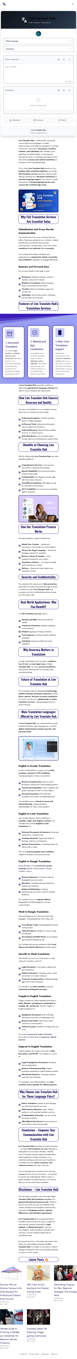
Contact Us (23, 1354)
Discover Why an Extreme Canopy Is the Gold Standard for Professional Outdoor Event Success (11, 1291)
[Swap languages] (38, 33)
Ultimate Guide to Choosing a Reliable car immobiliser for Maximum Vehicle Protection (10, 1335)
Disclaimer (45, 1354)
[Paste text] (63, 59)
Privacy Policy (34, 1354)
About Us (54, 1354)
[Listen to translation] (58, 90)
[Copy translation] (63, 90)
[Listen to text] (58, 59)
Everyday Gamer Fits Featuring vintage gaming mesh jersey (37, 1332)
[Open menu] (73, 4)
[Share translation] (69, 90)
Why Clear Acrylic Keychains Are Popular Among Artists (38, 1288)
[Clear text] (69, 59)
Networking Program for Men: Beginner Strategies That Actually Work (65, 1290)
